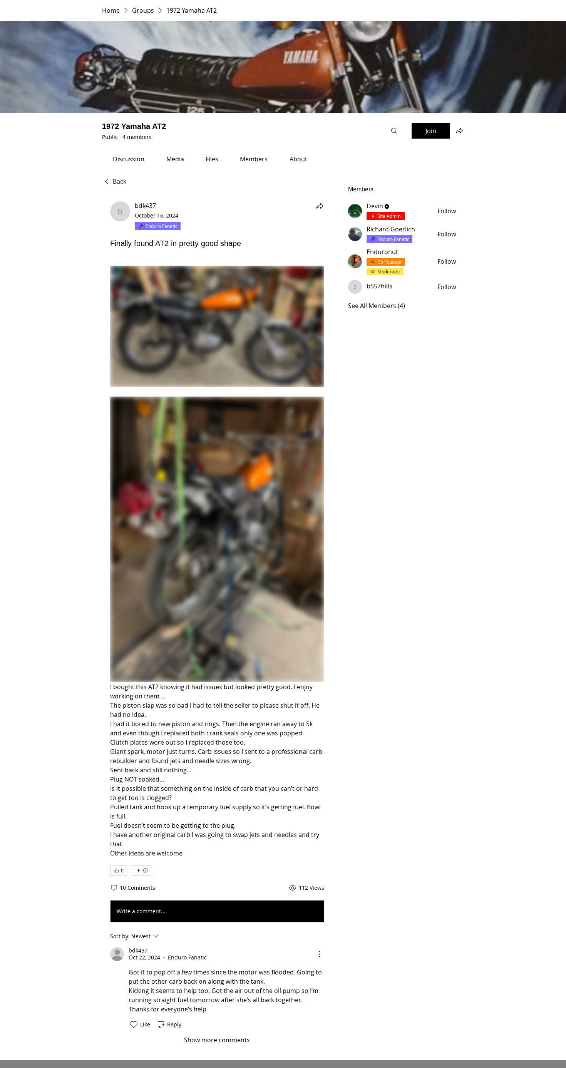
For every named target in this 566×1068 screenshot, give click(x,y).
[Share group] (459, 130)
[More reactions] (142, 870)
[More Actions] (319, 954)
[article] (217, 622)
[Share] (319, 206)
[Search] (394, 131)
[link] (128, 159)
